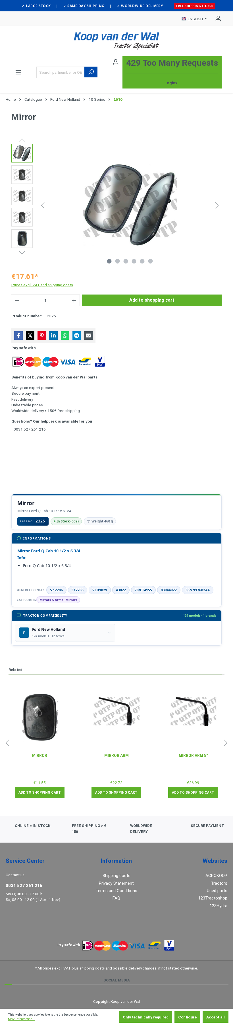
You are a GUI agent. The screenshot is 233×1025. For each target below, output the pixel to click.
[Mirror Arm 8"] (193, 711)
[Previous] (42, 205)
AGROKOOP (216, 875)
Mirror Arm (116, 755)
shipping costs (92, 968)
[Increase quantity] (74, 300)
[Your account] (216, 18)
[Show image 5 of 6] (142, 261)
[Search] (90, 72)
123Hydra (218, 905)
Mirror (39, 755)
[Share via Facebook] (18, 335)
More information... (21, 1019)
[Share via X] (30, 335)
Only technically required (145, 1017)
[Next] (217, 205)
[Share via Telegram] (76, 335)
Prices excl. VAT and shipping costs (42, 285)
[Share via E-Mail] (88, 335)
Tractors (219, 883)
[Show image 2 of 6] (117, 261)
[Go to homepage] (116, 41)
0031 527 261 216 (24, 885)
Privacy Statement (116, 883)
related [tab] (15, 669)
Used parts (217, 890)
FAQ (116, 898)
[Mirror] (39, 717)
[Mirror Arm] (116, 711)
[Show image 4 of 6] (134, 261)
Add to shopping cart (151, 300)
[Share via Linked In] (53, 335)
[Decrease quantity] (17, 300)
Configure (187, 1017)
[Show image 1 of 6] (109, 261)
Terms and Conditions (116, 890)
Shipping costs (116, 875)
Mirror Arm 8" (193, 755)
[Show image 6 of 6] (150, 261)
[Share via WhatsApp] (65, 335)
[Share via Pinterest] (42, 335)
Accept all (215, 1017)
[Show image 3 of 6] (126, 261)
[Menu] (18, 72)
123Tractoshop (212, 898)
